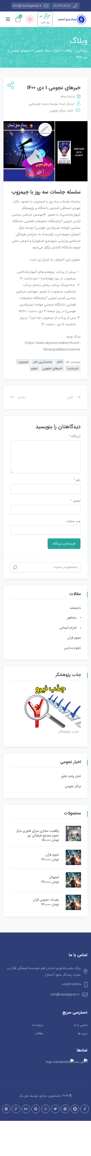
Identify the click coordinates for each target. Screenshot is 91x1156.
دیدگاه (74, 436)
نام (77, 480)
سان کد (24, 1095)
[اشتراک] (10, 86)
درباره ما (38, 1025)
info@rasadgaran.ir (27, 5)
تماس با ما (81, 1025)
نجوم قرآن (74, 637)
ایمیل (75, 501)
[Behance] (26, 1109)
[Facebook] (84, 1109)
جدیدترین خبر (42, 361)
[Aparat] (75, 1109)
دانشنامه (75, 608)
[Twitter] (55, 1109)
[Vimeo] (36, 1109)
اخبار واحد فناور (71, 776)
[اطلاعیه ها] (29, 19)
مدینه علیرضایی (38, 103)
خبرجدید (73, 368)
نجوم (34, 368)
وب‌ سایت (73, 521)
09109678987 (61, 5)
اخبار (70, 110)
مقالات (39, 1033)
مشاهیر (72, 617)
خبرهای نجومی (52, 368)
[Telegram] (65, 1109)
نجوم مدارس (72, 647)
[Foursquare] (16, 1109)
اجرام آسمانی (68, 627)
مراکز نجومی (57, 110)
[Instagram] (45, 1109)
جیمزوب (23, 361)
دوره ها (83, 1033)
